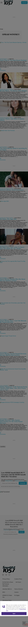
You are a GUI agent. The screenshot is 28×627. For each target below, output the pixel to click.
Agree (14, 613)
